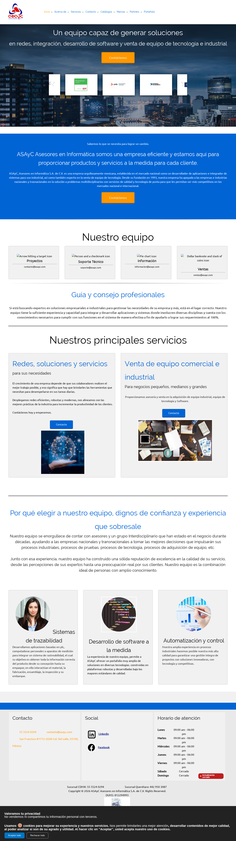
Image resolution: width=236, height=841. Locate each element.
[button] (53, 83)
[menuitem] (47, 12)
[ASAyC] (15, 12)
